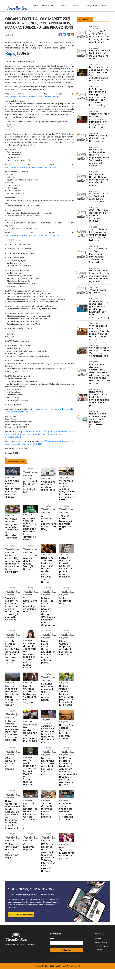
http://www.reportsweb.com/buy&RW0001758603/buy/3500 (32, 235)
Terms (98, 939)
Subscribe (66, 950)
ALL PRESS (62, 5)
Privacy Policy (101, 942)
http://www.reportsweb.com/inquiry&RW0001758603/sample (32, 96)
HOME (35, 5)
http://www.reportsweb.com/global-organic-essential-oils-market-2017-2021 (39, 442)
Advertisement (101, 946)
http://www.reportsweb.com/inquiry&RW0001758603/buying (32, 167)
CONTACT (75, 5)
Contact (99, 949)
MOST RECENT (48, 5)
